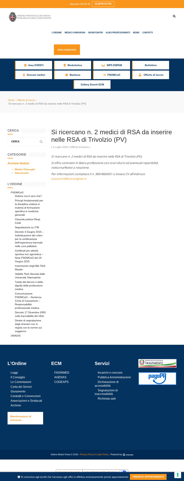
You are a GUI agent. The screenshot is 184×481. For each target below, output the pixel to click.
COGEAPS (61, 381)
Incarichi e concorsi (110, 372)
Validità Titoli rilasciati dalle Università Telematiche (30, 275)
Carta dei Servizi (21, 386)
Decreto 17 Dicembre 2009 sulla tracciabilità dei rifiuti (30, 314)
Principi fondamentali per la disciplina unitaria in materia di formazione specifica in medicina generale (29, 207)
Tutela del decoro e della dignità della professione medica (29, 286)
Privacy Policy (87, 454)
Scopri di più (103, 4)
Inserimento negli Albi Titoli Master (30, 267)
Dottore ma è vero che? (28, 196)
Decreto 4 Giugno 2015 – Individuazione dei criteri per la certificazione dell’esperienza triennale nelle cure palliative (29, 239)
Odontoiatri (95, 32)
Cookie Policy (102, 454)
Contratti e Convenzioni (26, 396)
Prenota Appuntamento (148, 476)
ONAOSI (15, 335)
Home (11, 100)
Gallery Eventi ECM (92, 84)
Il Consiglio (18, 377)
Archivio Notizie (18, 163)
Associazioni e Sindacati (26, 400)
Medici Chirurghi (75, 32)
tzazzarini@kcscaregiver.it (68, 179)
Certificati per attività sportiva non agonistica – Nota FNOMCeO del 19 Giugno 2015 (29, 256)
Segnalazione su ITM (27, 227)
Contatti (147, 32)
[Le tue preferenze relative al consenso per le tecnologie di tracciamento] (177, 474)
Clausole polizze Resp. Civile (28, 221)
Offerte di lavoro (26, 100)
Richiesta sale (107, 398)
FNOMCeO (17, 192)
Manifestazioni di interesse (20, 418)
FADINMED (61, 372)
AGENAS (60, 377)
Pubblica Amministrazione (114, 377)
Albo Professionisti (118, 32)
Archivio (16, 405)
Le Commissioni (21, 381)
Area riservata (67, 50)
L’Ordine (57, 32)
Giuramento (18, 391)
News (136, 32)
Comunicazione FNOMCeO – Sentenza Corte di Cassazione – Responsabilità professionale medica (28, 300)
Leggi (14, 372)
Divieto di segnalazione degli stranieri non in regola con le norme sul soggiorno (28, 326)
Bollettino (151, 65)
